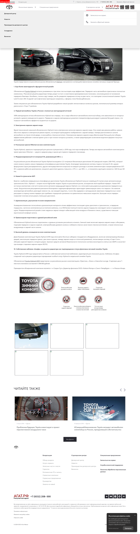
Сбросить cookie (18, 517)
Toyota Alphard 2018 (32, 261)
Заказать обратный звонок (125, 2)
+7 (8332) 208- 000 (106, 2)
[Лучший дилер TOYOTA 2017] (132, 7)
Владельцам (23, 2)
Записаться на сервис (98, 15)
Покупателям (10, 2)
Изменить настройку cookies (22, 514)
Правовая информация (21, 511)
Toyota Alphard (30, 91)
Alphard (59, 82)
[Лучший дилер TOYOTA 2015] (122, 7)
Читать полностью (113, 528)
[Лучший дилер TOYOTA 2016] (127, 7)
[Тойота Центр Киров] (112, 7)
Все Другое (70, 439)
